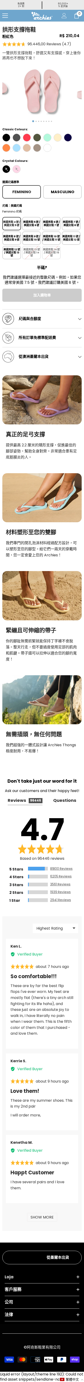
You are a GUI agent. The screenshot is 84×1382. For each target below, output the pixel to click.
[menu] (5, 15)
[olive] (37, 137)
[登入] (64, 15)
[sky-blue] (16, 148)
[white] (47, 148)
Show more (42, 1217)
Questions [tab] (64, 800)
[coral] (27, 137)
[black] (6, 137)
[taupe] (37, 148)
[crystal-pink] (16, 169)
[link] (42, 399)
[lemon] (57, 137)
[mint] (47, 137)
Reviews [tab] (24, 800)
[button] (36, 44)
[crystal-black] (6, 169)
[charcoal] (16, 137)
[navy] (68, 137)
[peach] (6, 148)
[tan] (27, 148)
